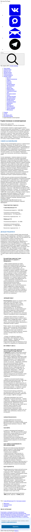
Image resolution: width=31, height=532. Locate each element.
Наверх (16, 530)
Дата (8, 92)
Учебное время (7, 69)
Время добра (10, 88)
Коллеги (9, 77)
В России (9, 81)
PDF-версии (10, 109)
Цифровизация (10, 89)
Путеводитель (10, 100)
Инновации (10, 103)
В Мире (9, 80)
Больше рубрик (7, 76)
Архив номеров (14, 65)
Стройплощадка (11, 84)
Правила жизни (8, 73)
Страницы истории (12, 91)
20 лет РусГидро (11, 107)
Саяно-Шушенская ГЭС (10, 501)
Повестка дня (7, 71)
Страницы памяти (11, 101)
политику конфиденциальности (9, 522)
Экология (9, 87)
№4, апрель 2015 (8, 115)
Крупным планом (11, 93)
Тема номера (7, 68)
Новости (9, 104)
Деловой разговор (11, 96)
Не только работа (11, 97)
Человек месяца (8, 72)
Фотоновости (10, 105)
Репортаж (9, 83)
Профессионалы (11, 99)
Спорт (8, 95)
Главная (6, 112)
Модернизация (10, 85)
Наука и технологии (12, 79)
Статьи (5, 113)
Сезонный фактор (8, 75)
